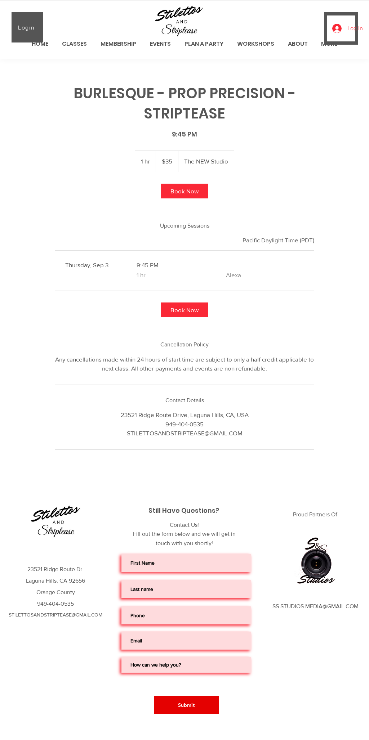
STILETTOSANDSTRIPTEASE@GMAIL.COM (55, 615)
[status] (278, 240)
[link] (184, 191)
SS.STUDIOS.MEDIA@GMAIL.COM (315, 606)
